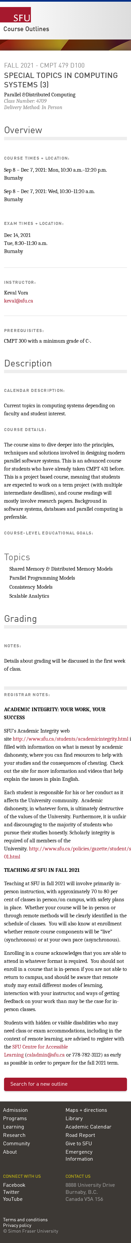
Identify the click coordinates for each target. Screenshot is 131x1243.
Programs (15, 1119)
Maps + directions (86, 1110)
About (10, 1152)
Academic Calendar (89, 1127)
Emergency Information (79, 1156)
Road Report (80, 1135)
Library (74, 1119)
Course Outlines (26, 29)
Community (16, 1144)
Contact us (78, 1176)
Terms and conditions (25, 1220)
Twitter (11, 1192)
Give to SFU (79, 1144)
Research (14, 1135)
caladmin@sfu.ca (46, 1055)
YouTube (13, 1199)
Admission (15, 1110)
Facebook (14, 1185)
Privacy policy (17, 1226)
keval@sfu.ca (18, 301)
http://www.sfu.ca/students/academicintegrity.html (70, 739)
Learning (13, 1127)
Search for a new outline (39, 1084)
